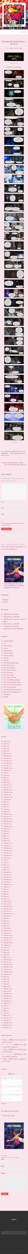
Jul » (6, 1103)
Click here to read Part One (14, 67)
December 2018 (8, 964)
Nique (20, 48)
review (2, 455)
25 (17, 1095)
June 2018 (6, 979)
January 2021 (7, 904)
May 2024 (6, 807)
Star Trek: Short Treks (10, 677)
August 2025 (7, 770)
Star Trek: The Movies (11, 451)
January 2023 (7, 846)
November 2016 (8, 1025)
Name (2, 502)
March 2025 (7, 782)
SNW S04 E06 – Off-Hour (11, 614)
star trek (7, 455)
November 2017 (8, 996)
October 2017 (7, 998)
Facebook (5, 602)
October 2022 (7, 853)
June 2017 (6, 1008)
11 (17, 1086)
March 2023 (7, 841)
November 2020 (8, 909)
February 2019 (8, 960)
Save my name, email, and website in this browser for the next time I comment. (13, 524)
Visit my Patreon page (9, 1116)
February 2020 (8, 930)
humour (20, 453)
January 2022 (7, 875)
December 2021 (8, 877)
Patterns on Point (8, 656)
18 (17, 1090)
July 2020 (6, 918)
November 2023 (8, 821)
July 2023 (6, 831)
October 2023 (7, 824)
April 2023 (6, 838)
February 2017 (8, 1018)
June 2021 (6, 892)
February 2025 (8, 785)
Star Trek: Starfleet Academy (11, 680)
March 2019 (7, 957)
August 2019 (7, 945)
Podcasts (6, 658)
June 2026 (6, 746)
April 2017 (6, 1013)
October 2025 (7, 765)
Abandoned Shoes (9, 641)
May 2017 (6, 1011)
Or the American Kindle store (9, 549)
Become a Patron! (14, 1224)
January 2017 (7, 1020)
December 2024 (8, 790)
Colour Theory (8, 646)
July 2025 (6, 773)
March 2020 (7, 928)
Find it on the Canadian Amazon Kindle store (13, 547)
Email (2, 508)
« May (2, 1103)
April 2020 (6, 926)
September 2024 (8, 797)
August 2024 (7, 799)
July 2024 (6, 802)
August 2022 (7, 858)
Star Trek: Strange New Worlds (12, 682)
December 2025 (8, 761)
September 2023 (8, 826)
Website (3, 514)
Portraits (6, 660)
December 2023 (8, 819)
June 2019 (6, 950)
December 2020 (8, 906)
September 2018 (8, 972)
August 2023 (7, 829)
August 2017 (7, 1003)
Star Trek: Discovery (9, 665)
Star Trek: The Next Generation (13, 690)
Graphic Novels (8, 651)
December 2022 (8, 848)
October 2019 (7, 940)
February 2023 (8, 843)
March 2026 (7, 753)
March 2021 (7, 899)
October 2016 (7, 1028)
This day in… (7, 694)
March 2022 (7, 870)
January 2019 (7, 962)
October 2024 (7, 795)
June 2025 (6, 775)
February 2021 (8, 901)
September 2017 (8, 1001)
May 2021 (6, 894)
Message (3, 1173)
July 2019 (6, 947)
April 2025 (6, 780)
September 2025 (8, 768)
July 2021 (6, 889)
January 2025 (7, 787)
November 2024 (8, 792)
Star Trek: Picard (8, 673)
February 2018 (8, 989)
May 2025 (6, 778)
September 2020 (8, 913)
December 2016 (8, 1023)
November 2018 (8, 967)
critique (15, 453)
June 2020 (6, 921)
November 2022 (8, 850)
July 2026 (6, 744)
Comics (6, 648)
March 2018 (7, 986)
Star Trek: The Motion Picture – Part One (12, 463)
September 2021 (8, 884)
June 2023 (6, 833)
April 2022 (6, 867)
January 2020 (7, 933)
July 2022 (6, 860)
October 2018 (7, 969)
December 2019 (8, 935)
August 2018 (7, 974)
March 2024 (7, 812)
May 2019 (6, 952)
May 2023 (6, 836)
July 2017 (6, 1006)
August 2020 (7, 916)
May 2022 (6, 865)
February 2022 (8, 872)
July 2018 (6, 977)
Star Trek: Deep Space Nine (11, 663)
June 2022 (6, 863)
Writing (6, 697)
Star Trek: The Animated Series (12, 685)
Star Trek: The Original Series (12, 692)
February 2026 (8, 756)
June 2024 (6, 804)
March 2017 (7, 1015)
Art (4, 643)
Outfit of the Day (8, 653)
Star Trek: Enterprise (9, 668)
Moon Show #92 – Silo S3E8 (12, 617)
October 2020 (7, 911)
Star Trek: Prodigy (9, 675)
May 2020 (6, 923)
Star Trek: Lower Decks (10, 670)
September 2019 (8, 943)
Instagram (5, 600)
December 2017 (8, 994)
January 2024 (7, 816)
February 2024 (8, 814)
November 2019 (8, 938)
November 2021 (8, 880)
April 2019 (6, 955)
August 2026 (7, 741)
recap (23, 453)
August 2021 (7, 887)
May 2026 (6, 749)
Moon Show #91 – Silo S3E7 (12, 624)
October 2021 (7, 882)
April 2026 (6, 751)
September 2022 (8, 855)
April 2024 (6, 809)
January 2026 (7, 758)
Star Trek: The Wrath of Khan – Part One (16, 465)
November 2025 (8, 763)
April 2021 (6, 896)
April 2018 (6, 984)
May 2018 (6, 981)
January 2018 (7, 991)
